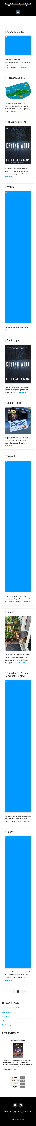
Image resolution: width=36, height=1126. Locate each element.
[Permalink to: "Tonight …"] (18, 526)
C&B (3, 1021)
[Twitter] (20, 1105)
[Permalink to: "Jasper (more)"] (18, 420)
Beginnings (13, 340)
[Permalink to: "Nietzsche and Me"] (18, 145)
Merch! (10, 187)
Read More (24, 67)
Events (15, 1112)
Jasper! (11, 612)
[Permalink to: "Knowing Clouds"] (18, 45)
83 (24, 991)
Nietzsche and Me (16, 121)
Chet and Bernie (17, 1109)
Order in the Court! (8, 1012)
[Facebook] (15, 1105)
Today (10, 831)
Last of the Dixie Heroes (17, 1040)
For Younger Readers (12, 1111)
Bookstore (28, 1111)
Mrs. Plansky (27, 1109)
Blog (22, 1111)
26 (20, 991)
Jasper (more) (14, 402)
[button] (18, 12)
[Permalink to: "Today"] (18, 902)
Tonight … (12, 456)
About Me (7, 1109)
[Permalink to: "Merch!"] (18, 257)
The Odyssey (6, 1025)
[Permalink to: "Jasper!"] (18, 633)
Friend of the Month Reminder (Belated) (16, 674)
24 (15, 991)
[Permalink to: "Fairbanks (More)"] (18, 90)
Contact (21, 1112)
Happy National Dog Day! (10, 1008)
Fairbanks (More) (16, 77)
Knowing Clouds (15, 31)
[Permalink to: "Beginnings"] (18, 364)
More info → (29, 1074)
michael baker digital (20, 1119)
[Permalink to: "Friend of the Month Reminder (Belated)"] (18, 746)
